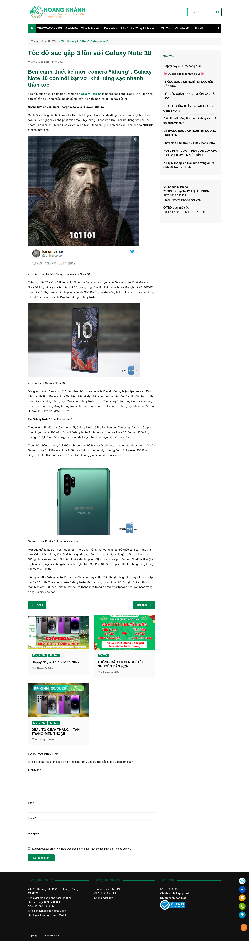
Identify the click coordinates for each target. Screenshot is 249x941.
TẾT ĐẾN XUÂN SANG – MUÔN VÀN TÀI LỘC (189, 96)
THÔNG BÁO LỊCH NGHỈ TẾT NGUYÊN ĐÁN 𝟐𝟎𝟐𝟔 (188, 84)
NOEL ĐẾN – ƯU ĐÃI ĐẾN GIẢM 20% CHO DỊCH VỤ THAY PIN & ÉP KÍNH (190, 153)
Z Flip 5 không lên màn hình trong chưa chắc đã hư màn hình (188, 165)
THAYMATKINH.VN (49, 28)
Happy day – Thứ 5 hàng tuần (55, 662)
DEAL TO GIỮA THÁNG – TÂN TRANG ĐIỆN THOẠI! (188, 108)
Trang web (34, 833)
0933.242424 (52, 902)
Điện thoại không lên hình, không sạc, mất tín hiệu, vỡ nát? (190, 120)
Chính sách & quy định (175, 893)
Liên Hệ (198, 28)
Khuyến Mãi (182, 28)
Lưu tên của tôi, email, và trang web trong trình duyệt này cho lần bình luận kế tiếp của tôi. (81, 848)
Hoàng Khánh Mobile (53, 915)
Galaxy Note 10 (91, 93)
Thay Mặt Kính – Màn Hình (98, 28)
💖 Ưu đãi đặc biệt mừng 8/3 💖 (183, 73)
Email (32, 818)
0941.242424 (47, 906)
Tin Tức (166, 28)
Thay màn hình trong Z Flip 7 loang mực (189, 142)
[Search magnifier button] (217, 12)
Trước (39, 604)
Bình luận (34, 769)
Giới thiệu (71, 28)
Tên (31, 802)
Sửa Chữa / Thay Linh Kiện (138, 28)
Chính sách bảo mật (173, 897)
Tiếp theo (142, 604)
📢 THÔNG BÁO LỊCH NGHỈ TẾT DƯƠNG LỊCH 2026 (189, 133)
